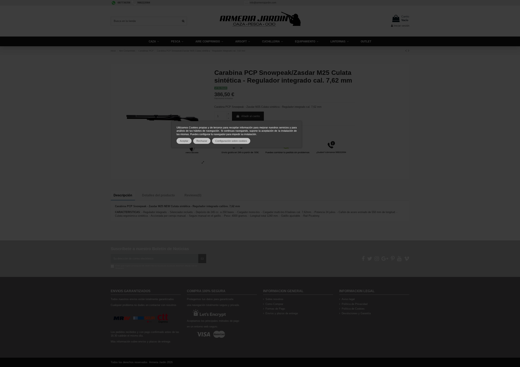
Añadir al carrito (250, 116)
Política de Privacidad (354, 304)
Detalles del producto (158, 195)
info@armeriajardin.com (263, 2)
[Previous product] (406, 50)
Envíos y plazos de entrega (281, 313)
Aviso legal (348, 299)
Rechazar (201, 141)
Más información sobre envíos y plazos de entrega (140, 341)
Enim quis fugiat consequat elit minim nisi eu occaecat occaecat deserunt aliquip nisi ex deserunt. (156, 267)
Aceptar (184, 141)
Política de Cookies (353, 308)
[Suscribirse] (202, 258)
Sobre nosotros (274, 299)
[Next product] (408, 50)
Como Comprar (274, 304)
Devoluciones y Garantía (356, 313)
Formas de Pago (275, 308)
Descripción (123, 195)
